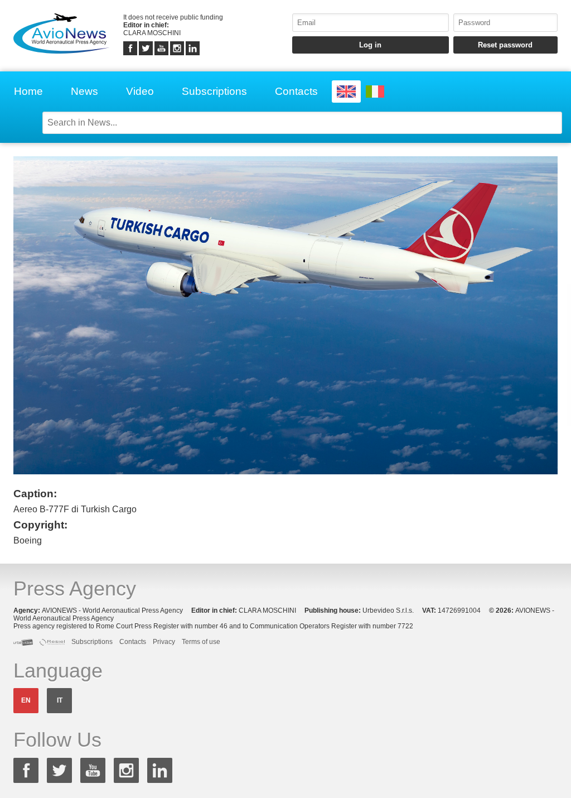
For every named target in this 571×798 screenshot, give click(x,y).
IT (59, 700)
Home (28, 91)
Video (140, 91)
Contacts (296, 91)
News (84, 91)
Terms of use (201, 642)
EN (26, 700)
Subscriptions (214, 91)
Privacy (164, 642)
